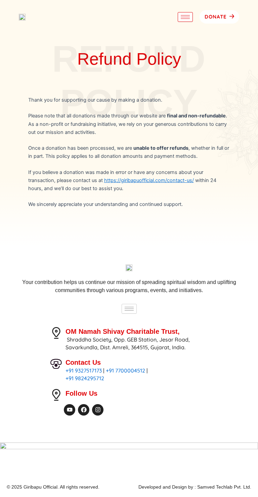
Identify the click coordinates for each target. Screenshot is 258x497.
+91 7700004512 (125, 370)
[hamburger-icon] (185, 17)
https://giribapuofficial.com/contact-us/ (149, 180)
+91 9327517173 (84, 370)
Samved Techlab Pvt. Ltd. (224, 487)
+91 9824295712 (85, 378)
